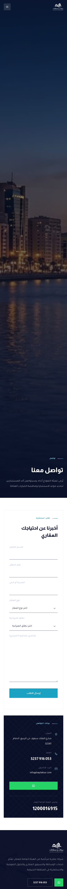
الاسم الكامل (16, 547)
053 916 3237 (41, 758)
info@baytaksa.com (40, 773)
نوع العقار (14, 600)
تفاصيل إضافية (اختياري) (22, 636)
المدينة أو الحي (17, 583)
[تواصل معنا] (33, 786)
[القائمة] (7, 6)
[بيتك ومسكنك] (58, 7)
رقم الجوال (15, 565)
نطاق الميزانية (16, 618)
